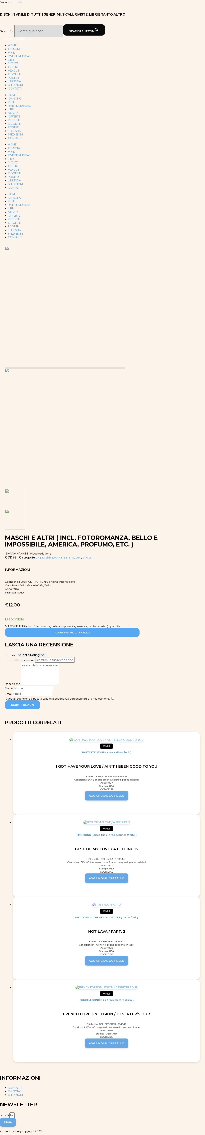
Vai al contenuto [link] (11, 2)
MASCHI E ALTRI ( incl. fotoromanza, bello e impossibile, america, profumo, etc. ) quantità (62, 626)
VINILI (11, 52)
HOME (12, 45)
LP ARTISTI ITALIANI (66, 557)
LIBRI (11, 60)
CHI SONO (15, 49)
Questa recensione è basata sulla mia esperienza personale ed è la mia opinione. (57, 698)
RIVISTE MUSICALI (19, 56)
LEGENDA (14, 81)
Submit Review (22, 705)
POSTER (13, 78)
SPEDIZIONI (15, 85)
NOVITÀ (13, 63)
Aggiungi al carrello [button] (106, 795)
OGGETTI (14, 74)
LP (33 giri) (43, 557)
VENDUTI (14, 70)
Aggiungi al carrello (72, 632)
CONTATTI (15, 88)
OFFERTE (14, 67)
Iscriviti (4, 1115)
